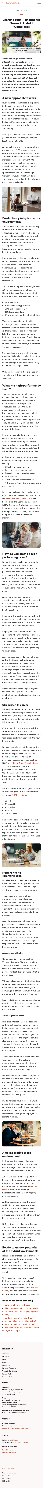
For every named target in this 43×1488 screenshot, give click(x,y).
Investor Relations (9, 1368)
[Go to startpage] (10, 2)
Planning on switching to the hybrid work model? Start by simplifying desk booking (20, 1311)
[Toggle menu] (39, 2)
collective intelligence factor (19, 499)
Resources (6, 1365)
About (4, 1362)
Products (5, 1356)
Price (4, 1359)
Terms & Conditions (9, 1371)
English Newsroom (9, 1452)
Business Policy (8, 1377)
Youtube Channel (21, 1442)
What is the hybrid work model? (20, 1324)
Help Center (13, 1426)
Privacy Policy (7, 1374)
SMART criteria (18, 795)
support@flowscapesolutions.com (15, 1428)
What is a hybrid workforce (17, 1305)
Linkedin (15, 1440)
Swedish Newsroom (9, 1450)
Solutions (5, 1353)
